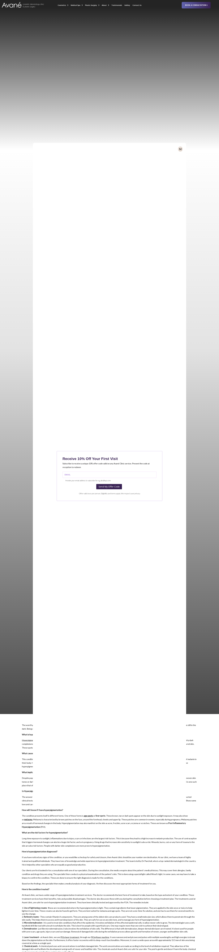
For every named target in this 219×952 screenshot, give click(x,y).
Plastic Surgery (91, 5)
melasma (28, 819)
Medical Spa (75, 5)
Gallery (127, 5)
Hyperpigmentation (31, 740)
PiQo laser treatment (69, 937)
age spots (88, 815)
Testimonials (116, 5)
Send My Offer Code (109, 486)
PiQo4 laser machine (100, 937)
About (104, 5)
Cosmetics (62, 5)
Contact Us (137, 5)
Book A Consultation (195, 5)
